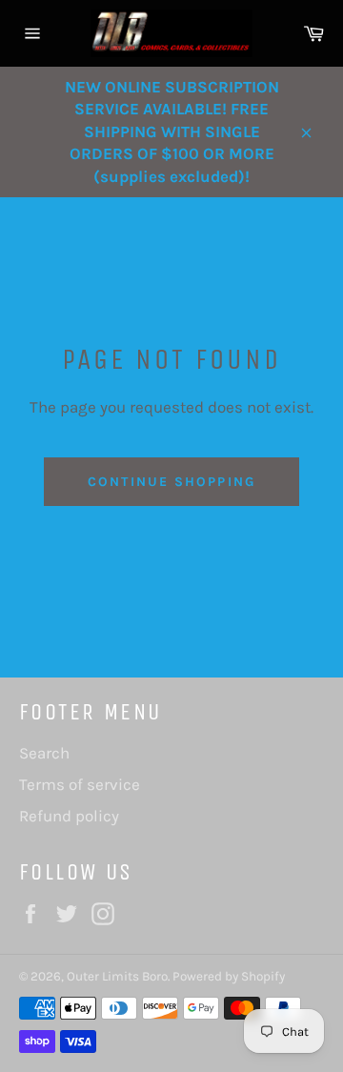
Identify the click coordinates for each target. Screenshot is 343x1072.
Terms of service (79, 784)
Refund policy (69, 815)
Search (44, 752)
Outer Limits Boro (117, 976)
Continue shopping (171, 482)
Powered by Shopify (228, 976)
